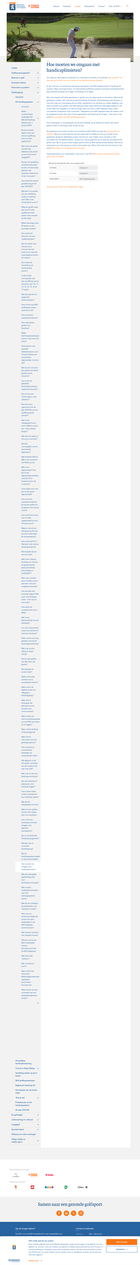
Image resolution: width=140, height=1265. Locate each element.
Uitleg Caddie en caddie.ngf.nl (18, 1140)
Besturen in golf (17, 78)
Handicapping (17, 92)
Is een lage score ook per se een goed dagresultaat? (29, 491)
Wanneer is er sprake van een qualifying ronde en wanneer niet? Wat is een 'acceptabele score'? (29, 196)
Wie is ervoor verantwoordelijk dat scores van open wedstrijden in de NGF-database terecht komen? (29, 921)
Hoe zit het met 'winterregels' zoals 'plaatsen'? (29, 397)
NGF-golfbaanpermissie (25, 1081)
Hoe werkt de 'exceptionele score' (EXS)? (29, 610)
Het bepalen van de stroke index (26, 1091)
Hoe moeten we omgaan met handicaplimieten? (28, 867)
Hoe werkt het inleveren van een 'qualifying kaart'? (28, 236)
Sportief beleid (17, 1130)
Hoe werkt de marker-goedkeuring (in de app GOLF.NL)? (30, 183)
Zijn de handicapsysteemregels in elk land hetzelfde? (30, 856)
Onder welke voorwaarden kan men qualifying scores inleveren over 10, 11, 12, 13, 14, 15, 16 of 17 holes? (30, 283)
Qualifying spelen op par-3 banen (26, 1074)
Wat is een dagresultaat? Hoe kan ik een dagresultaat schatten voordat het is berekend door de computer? (29, 475)
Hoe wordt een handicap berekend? (29, 316)
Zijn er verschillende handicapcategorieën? (30, 837)
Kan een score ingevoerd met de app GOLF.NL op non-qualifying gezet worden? (29, 410)
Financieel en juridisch (20, 87)
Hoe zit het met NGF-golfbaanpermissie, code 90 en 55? (29, 307)
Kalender (67, 6)
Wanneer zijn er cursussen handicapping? (27, 846)
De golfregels (17, 1115)
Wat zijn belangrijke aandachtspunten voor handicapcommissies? (30, 879)
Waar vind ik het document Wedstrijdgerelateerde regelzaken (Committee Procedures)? (30, 978)
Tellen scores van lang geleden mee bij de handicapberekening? (29, 641)
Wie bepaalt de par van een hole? (28, 553)
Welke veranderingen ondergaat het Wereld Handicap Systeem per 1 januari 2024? (28, 118)
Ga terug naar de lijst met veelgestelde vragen (65, 187)
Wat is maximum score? (27, 965)
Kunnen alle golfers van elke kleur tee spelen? (29, 661)
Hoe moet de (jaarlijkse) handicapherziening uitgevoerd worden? (29, 385)
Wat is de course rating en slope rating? (27, 651)
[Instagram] (81, 1213)
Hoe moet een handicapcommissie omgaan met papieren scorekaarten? (29, 825)
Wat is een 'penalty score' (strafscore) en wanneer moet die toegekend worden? (29, 582)
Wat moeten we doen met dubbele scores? (29, 934)
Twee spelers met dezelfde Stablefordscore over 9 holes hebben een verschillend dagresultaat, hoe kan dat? (29, 354)
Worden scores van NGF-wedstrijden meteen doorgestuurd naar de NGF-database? (28, 945)
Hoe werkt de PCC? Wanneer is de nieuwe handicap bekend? (30, 544)
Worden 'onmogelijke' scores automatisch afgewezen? (29, 448)
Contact (101, 6)
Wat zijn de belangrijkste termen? (30, 803)
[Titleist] (82, 1188)
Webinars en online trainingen (23, 1134)
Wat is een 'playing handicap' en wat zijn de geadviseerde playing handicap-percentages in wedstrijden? (29, 566)
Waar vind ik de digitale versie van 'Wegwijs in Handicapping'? (28, 691)
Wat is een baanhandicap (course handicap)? (30, 620)
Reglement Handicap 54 (25, 1085)
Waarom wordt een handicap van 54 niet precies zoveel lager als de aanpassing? (29, 532)
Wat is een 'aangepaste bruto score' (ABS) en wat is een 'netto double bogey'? (29, 426)
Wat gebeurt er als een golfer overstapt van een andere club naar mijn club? (29, 765)
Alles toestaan (121, 1242)
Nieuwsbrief (89, 6)
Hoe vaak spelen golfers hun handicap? (27, 325)
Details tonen (34, 1261)
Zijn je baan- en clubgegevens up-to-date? (68, 148)
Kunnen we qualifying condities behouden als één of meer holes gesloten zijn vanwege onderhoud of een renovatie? (29, 169)
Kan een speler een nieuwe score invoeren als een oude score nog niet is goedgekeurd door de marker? (29, 251)
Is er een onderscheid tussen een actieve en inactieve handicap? (29, 630)
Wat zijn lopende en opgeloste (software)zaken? (29, 297)
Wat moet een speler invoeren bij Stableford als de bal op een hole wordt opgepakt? (29, 151)
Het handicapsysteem (24, 102)
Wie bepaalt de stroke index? (27, 670)
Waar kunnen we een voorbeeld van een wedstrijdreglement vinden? (29, 994)
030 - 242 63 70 (95, 1234)
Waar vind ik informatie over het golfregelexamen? (29, 739)
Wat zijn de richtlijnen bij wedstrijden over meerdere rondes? (29, 906)
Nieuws (56, 6)
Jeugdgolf (15, 1125)
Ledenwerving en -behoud (22, 1120)
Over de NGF (114, 6)
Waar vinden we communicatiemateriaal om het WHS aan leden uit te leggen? (30, 720)
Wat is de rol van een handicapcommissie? (29, 775)
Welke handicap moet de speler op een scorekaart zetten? (29, 226)
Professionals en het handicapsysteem (23, 1104)
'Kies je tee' (20, 1098)
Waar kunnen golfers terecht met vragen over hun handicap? (29, 812)
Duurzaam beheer (18, 83)
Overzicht (19, 97)
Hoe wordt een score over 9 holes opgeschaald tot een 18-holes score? (29, 519)
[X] (73, 1213)
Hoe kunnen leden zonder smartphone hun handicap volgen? (30, 794)
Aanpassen (120, 1249)
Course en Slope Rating (25, 1068)
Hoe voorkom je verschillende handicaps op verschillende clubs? (29, 752)
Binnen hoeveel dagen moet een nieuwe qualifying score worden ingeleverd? (28, 135)
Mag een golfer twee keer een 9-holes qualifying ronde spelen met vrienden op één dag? (29, 212)
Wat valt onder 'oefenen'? (27, 957)
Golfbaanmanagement (20, 73)
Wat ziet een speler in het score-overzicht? (29, 437)
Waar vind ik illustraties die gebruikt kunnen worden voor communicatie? (27, 706)
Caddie (77, 6)
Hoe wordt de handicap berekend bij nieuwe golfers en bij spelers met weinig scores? (30, 504)
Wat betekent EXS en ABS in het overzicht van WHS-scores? (29, 459)
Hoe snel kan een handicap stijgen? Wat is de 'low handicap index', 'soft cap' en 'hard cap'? (30, 596)
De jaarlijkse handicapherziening (23, 1062)
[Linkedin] (66, 1213)
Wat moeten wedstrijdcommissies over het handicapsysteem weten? (29, 893)
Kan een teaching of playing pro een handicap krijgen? (29, 784)
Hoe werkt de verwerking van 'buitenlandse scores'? (27, 267)
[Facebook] (59, 1213)
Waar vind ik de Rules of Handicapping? (29, 731)
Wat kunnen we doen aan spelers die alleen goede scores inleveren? (29, 372)
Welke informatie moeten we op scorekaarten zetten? (29, 679)
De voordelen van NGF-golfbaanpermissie (68, 117)
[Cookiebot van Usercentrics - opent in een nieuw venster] (14, 1260)
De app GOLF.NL (22, 1110)
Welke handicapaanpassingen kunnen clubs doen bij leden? (30, 337)
